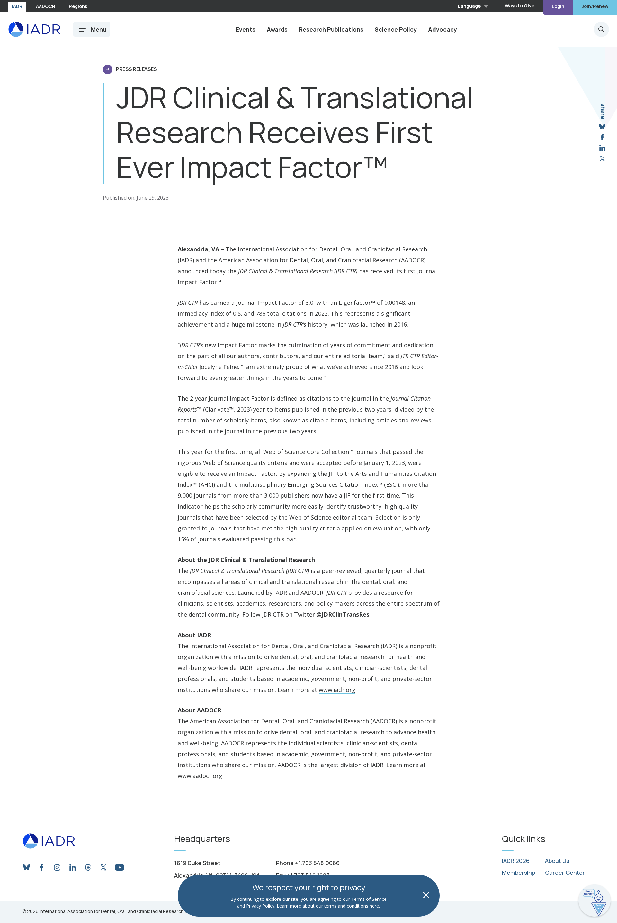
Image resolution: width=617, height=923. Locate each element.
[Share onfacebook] (602, 137)
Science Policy (396, 29)
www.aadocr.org (200, 776)
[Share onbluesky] (602, 127)
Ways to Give (519, 6)
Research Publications (331, 29)
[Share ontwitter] (602, 159)
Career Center (565, 872)
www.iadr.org (337, 689)
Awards (277, 29)
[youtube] (119, 866)
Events (245, 29)
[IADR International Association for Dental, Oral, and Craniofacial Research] (34, 29)
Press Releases (136, 69)
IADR (17, 6)
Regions (78, 6)
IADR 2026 (516, 860)
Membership (518, 872)
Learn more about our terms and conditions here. (328, 906)
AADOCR (45, 6)
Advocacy (442, 29)
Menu (98, 29)
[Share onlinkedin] (602, 148)
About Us (557, 860)
